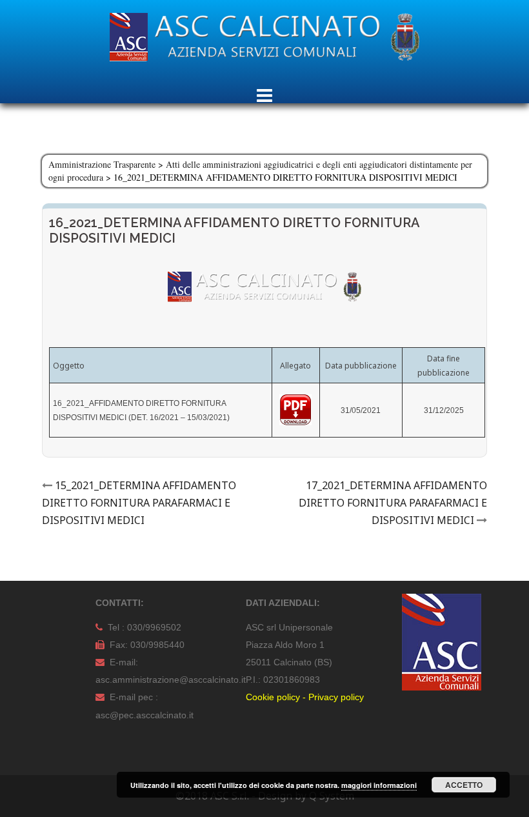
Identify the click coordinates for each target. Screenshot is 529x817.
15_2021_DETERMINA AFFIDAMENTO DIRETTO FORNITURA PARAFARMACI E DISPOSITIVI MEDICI (139, 502)
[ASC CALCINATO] (264, 41)
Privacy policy (336, 697)
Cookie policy (273, 697)
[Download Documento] (295, 409)
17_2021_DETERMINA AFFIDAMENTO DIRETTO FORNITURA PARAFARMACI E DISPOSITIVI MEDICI (393, 502)
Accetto (464, 785)
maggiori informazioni (379, 785)
